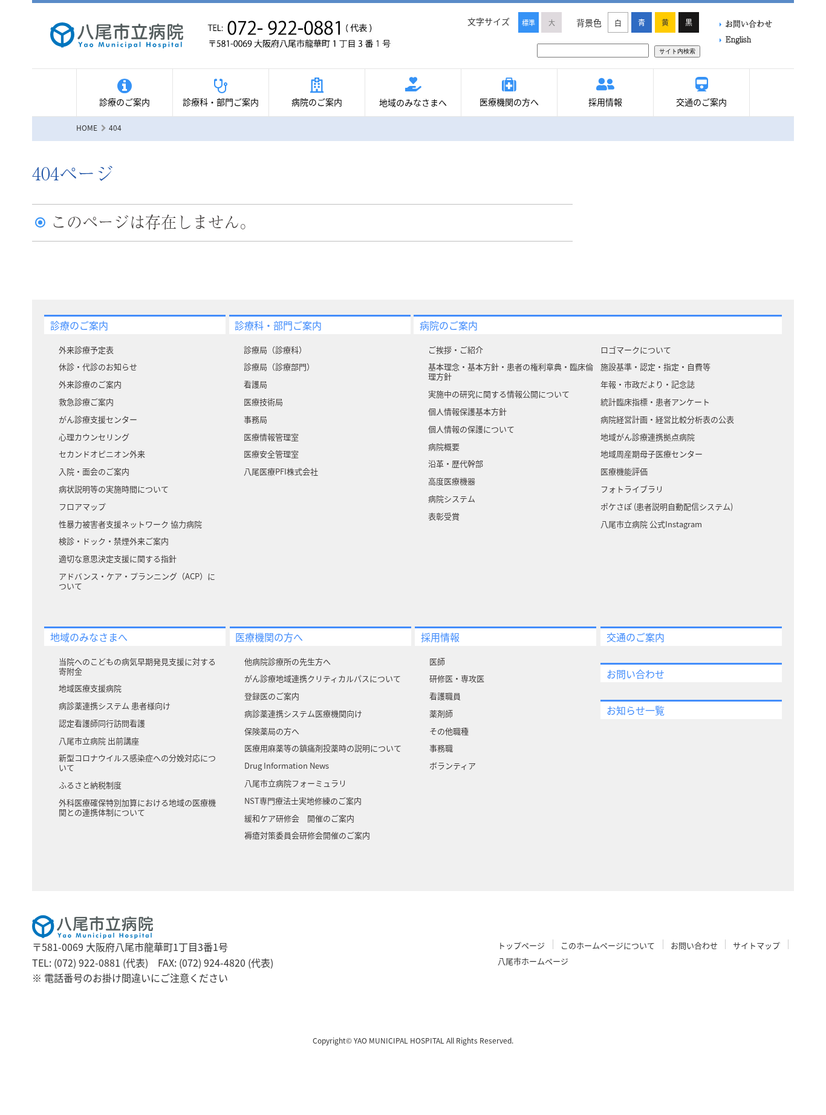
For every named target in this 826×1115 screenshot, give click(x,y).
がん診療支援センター (98, 419)
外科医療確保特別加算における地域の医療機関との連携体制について (137, 807)
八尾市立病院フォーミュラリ (295, 783)
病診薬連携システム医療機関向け (303, 713)
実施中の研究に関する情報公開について (499, 394)
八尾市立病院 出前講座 (99, 740)
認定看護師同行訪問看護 (102, 723)
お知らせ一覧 (635, 710)
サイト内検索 (677, 51)
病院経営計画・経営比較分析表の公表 (667, 419)
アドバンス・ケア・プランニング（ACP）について (137, 580)
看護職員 (445, 696)
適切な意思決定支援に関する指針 (118, 558)
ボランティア (452, 765)
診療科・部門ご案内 (221, 102)
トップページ (521, 945)
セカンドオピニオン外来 (102, 453)
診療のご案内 (124, 102)
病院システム (451, 498)
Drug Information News (286, 765)
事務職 (441, 748)
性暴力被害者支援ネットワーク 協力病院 (130, 524)
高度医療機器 (451, 481)
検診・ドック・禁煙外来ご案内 (114, 541)
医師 (437, 661)
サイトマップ (756, 945)
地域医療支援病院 (90, 688)
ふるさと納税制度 (90, 785)
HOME (86, 127)
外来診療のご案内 (90, 384)
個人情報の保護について (471, 429)
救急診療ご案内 (86, 401)
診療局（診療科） (275, 349)
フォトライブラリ (631, 489)
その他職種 (449, 731)
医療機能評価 (624, 471)
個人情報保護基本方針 (467, 411)
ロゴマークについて (635, 349)
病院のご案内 (316, 102)
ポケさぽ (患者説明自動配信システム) (666, 506)
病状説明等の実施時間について (114, 489)
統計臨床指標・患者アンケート (655, 401)
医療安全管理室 (271, 453)
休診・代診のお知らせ (98, 366)
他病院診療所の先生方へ (287, 661)
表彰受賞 (444, 516)
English (738, 39)
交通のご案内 (701, 102)
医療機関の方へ (509, 102)
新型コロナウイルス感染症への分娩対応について (137, 762)
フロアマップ (82, 506)
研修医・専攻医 (456, 678)
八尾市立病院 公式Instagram (651, 524)
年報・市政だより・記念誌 (647, 384)
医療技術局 (263, 401)
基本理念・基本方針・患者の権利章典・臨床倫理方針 (510, 371)
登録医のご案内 (271, 696)
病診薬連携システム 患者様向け (115, 705)
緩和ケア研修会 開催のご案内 (299, 818)
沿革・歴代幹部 (455, 463)
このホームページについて (608, 945)
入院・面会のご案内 (94, 471)
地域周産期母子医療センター (651, 453)
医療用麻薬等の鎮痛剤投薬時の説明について (323, 748)
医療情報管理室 (271, 436)
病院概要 (444, 446)
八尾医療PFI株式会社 (281, 471)
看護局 (255, 384)
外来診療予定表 (86, 349)
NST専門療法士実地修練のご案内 (303, 800)
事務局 (255, 419)
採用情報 (605, 102)
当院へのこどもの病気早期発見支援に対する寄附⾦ (137, 666)
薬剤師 (441, 713)
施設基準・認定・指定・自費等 (655, 366)
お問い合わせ (748, 23)
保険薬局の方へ (271, 731)
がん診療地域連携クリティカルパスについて (322, 678)
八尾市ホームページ (533, 961)
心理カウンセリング (94, 436)
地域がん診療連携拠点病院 (647, 436)
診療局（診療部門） (279, 366)
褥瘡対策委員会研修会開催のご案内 (307, 835)
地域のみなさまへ (413, 102)
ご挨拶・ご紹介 (455, 349)
